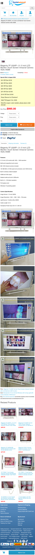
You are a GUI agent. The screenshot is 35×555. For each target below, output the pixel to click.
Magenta (6, 72)
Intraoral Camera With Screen (20, 18)
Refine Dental (27, 530)
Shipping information (13, 143)
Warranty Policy (4, 519)
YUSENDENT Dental (5, 530)
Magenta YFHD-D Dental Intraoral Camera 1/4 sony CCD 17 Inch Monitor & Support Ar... (25, 449)
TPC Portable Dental (14, 536)
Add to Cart (21, 552)
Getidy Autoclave (4, 529)
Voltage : (2, 113)
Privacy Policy (4, 507)
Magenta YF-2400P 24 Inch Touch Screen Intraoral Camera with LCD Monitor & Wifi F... (25, 424)
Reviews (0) (23, 143)
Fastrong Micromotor (14, 538)
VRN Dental (24, 536)
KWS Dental (24, 538)
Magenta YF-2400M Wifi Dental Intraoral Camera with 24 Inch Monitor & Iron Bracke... (8, 449)
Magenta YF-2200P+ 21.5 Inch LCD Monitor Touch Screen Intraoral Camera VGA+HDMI (8, 424)
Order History (21, 521)
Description (4, 143)
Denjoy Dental (14, 534)
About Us (2, 511)
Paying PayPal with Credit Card (26, 511)
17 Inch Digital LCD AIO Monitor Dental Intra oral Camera (24, 498)
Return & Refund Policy (6, 521)
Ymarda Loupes (24, 534)
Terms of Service (4, 513)
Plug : (2, 117)
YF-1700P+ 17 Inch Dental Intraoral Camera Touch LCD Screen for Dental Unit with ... (25, 473)
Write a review (9, 74)
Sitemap (20, 525)
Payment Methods (22, 509)
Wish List (20, 523)
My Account (21, 519)
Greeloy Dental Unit (28, 529)
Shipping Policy (22, 507)
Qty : (1, 121)
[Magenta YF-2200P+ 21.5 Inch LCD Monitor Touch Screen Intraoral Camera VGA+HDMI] (3, 61)
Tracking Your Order (5, 523)
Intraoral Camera (7, 18)
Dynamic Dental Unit (16, 529)
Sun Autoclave (15, 532)
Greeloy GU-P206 (17, 530)
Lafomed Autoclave (5, 532)
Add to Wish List (27, 125)
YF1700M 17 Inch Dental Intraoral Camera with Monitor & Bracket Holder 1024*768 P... (9, 473)
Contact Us (3, 509)
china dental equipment (9, 396)
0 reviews (2, 74)
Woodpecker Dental (26, 532)
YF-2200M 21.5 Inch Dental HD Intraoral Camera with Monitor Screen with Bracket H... (8, 498)
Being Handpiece (4, 534)
